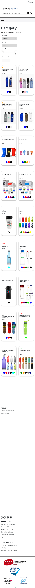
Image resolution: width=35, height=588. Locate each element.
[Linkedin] (8, 517)
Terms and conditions (8, 524)
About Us (4, 408)
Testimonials (5, 413)
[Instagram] (5, 517)
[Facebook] (2, 517)
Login (31, 2)
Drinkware (11, 32)
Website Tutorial (6, 527)
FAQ (2, 537)
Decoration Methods (7, 534)
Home (3, 32)
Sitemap (3, 548)
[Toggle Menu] (2, 20)
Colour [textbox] (4, 45)
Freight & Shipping (7, 529)
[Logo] (10, 8)
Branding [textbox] (5, 38)
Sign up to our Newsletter (9, 545)
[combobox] (9, 38)
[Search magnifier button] (31, 13)
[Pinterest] (11, 517)
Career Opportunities (7, 410)
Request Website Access (9, 550)
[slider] (2, 52)
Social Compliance (7, 532)
